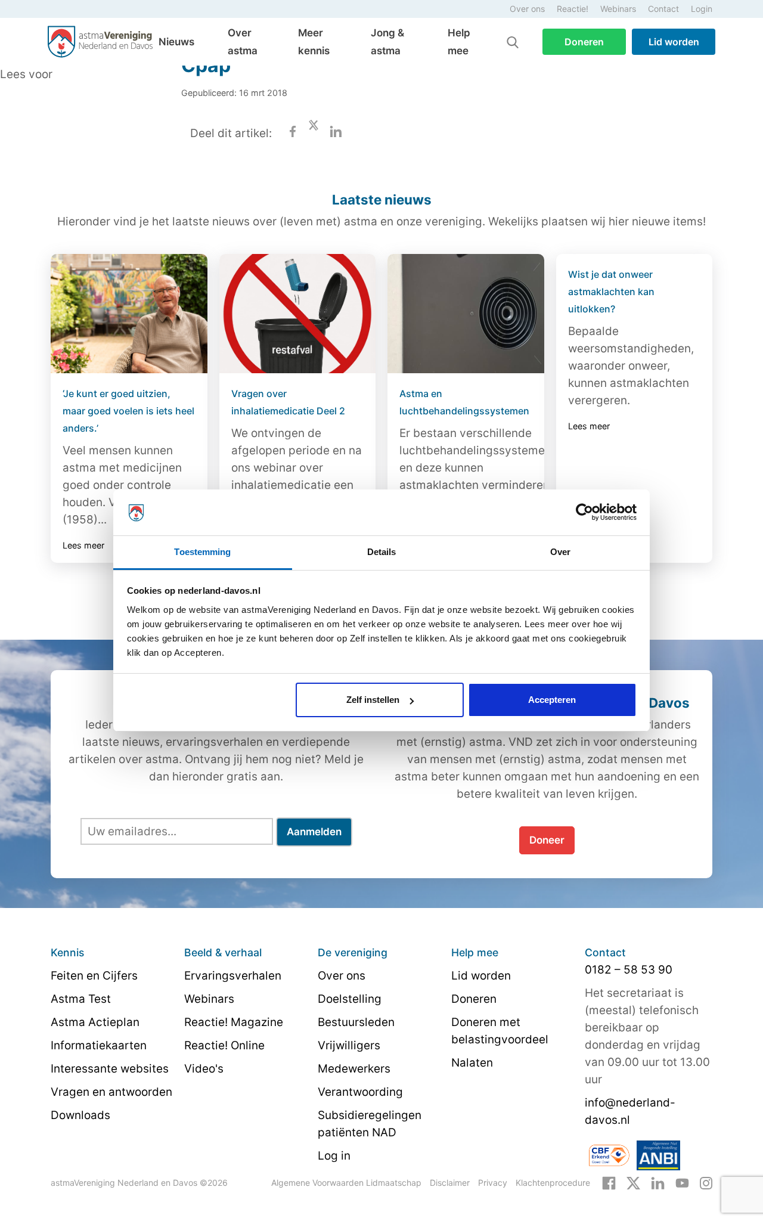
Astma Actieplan (95, 1022)
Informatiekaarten (99, 1045)
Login (701, 9)
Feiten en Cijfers (94, 976)
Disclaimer (450, 1182)
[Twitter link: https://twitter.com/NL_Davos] (633, 1182)
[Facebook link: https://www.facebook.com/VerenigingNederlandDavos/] (609, 1182)
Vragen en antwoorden (111, 1092)
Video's (204, 1069)
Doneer (547, 840)
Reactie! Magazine (233, 1022)
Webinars (618, 9)
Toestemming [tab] (202, 552)
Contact (663, 9)
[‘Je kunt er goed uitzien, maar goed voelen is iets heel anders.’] (129, 313)
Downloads (80, 1115)
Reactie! (572, 9)
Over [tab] (560, 552)
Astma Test (81, 999)
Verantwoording (360, 1092)
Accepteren (552, 700)
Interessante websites (110, 1069)
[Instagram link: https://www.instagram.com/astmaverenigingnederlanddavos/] (706, 1182)
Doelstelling (350, 999)
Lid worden (674, 42)
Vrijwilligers (349, 1045)
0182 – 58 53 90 (628, 970)
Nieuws (176, 42)
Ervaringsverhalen (232, 976)
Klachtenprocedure (553, 1182)
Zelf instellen (372, 700)
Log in (334, 1156)
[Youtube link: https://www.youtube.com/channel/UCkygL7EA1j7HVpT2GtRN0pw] (682, 1182)
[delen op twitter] (314, 133)
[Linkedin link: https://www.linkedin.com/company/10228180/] (658, 1182)
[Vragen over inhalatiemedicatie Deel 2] (297, 313)
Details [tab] (381, 552)
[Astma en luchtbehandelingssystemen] (465, 313)
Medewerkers (354, 1069)
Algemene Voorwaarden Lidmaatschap (346, 1182)
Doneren (584, 42)
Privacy (492, 1182)
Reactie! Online (224, 1045)
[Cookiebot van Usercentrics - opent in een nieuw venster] (584, 513)
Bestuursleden (356, 1022)
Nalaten (472, 1063)
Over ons (527, 9)
